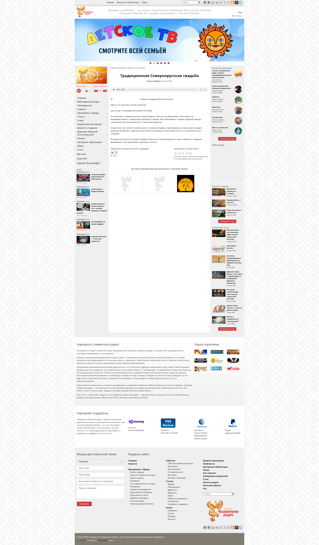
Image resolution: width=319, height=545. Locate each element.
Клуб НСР (82, 158)
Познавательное (175, 472)
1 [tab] (150, 63)
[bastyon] (240, 2)
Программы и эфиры (88, 113)
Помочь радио (218, 145)
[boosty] (232, 2)
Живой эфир (81, 86)
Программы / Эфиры (139, 469)
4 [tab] (161, 63)
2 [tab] (154, 63)
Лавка (145, 2)
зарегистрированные (200, 156)
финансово (107, 433)
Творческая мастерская (89, 124)
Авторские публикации (128, 2)
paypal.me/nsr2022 (232, 433)
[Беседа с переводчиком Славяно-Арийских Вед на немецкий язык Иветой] (126, 184)
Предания (172, 511)
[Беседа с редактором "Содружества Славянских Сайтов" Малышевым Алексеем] (192, 184)
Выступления (174, 469)
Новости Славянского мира (142, 475)
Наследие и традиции (178, 504)
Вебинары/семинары (88, 102)
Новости (81, 109)
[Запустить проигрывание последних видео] (92, 75)
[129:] (159, 40)
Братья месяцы (137, 478)
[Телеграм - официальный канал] (204, 2)
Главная (110, 2)
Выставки (172, 475)
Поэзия (81, 138)
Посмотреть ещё (227, 139)
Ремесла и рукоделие (177, 499)
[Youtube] (212, 2)
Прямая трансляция (213, 461)
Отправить (84, 504)
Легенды (172, 516)
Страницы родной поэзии (142, 504)
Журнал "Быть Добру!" (88, 163)
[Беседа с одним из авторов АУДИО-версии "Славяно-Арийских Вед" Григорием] (159, 184)
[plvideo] (236, 2)
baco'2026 (83, 540)
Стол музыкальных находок (143, 484)
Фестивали (173, 466)
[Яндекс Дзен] (224, 2)
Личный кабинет (212, 485)
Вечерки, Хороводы (177, 478)
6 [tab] (168, 63)
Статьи (80, 117)
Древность (172, 490)
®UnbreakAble (102, 540)
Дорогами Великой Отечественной (87, 133)
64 (100, 90)
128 (96, 90)
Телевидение (84, 105)
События (170, 461)
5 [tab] (165, 63)
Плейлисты (209, 464)
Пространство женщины (141, 492)
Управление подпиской (215, 476)
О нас (80, 150)
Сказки (171, 513)
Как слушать (209, 473)
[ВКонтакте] (112, 152)
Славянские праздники (140, 489)
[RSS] (228, 2)
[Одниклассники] (220, 2)
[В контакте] (216, 2)
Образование (174, 487)
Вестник (81, 154)
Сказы (80, 120)
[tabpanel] (159, 40)
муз (105, 90)
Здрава (171, 484)
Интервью (134, 481)
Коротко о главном (87, 128)
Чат (233, 16)
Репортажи (135, 487)
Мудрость (172, 493)
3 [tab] (158, 63)
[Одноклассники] (116, 152)
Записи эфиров (153, 81)
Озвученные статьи (139, 495)
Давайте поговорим (139, 498)
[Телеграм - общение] (208, 2)
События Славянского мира (180, 464)
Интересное (173, 501)
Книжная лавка (137, 501)
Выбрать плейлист (100, 86)
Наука (170, 496)
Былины (171, 519)
